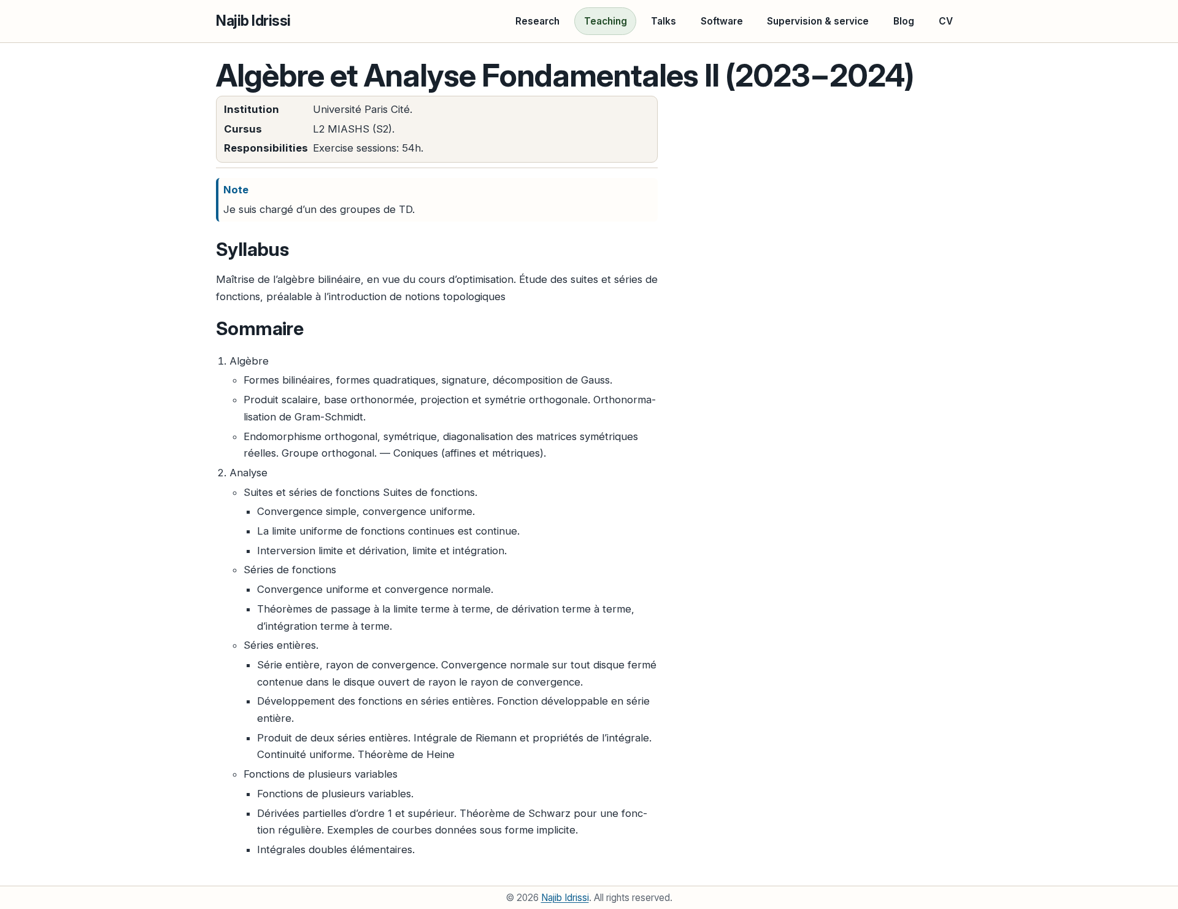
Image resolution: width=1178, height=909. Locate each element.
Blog (903, 21)
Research (537, 21)
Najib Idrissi (253, 20)
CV (946, 21)
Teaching (605, 21)
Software (722, 21)
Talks (663, 21)
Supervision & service (818, 21)
